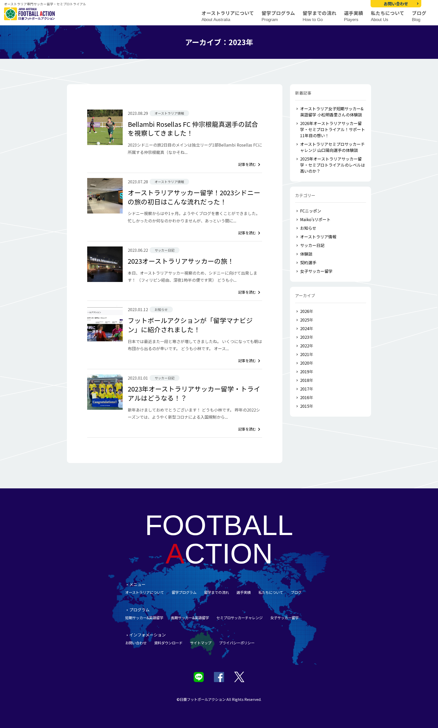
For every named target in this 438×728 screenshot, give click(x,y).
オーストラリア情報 (318, 237)
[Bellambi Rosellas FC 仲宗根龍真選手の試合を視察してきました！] (105, 127)
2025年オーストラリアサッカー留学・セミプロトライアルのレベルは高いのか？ (332, 165)
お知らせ (308, 228)
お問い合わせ (396, 4)
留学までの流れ (319, 16)
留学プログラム (278, 16)
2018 (304, 380)
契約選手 (308, 262)
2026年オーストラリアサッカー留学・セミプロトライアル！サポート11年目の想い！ (332, 129)
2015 (304, 406)
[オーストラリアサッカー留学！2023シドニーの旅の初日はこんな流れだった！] (105, 196)
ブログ (419, 16)
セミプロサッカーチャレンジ (239, 617)
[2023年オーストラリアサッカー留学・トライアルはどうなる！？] (105, 392)
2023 (304, 337)
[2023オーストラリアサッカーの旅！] (105, 264)
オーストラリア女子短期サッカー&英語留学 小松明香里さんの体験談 (331, 111)
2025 (304, 320)
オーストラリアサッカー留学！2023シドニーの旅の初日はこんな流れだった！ (194, 197)
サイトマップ (200, 642)
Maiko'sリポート (315, 219)
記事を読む (250, 164)
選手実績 (353, 16)
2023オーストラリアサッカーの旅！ (181, 260)
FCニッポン (310, 211)
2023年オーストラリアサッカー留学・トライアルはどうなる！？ (194, 393)
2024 (304, 328)
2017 (304, 389)
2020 (304, 363)
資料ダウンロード (168, 642)
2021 (304, 354)
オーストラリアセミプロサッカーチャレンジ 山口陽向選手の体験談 (332, 147)
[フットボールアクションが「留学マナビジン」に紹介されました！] (105, 323)
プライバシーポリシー (236, 642)
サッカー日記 (312, 245)
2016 (304, 397)
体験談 (306, 254)
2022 (304, 346)
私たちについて (387, 16)
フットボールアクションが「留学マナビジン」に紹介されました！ (190, 324)
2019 (304, 371)
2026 (304, 311)
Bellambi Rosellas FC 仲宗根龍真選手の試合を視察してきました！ (193, 128)
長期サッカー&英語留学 (190, 617)
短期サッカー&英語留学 (144, 617)
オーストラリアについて (228, 16)
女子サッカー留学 (316, 271)
